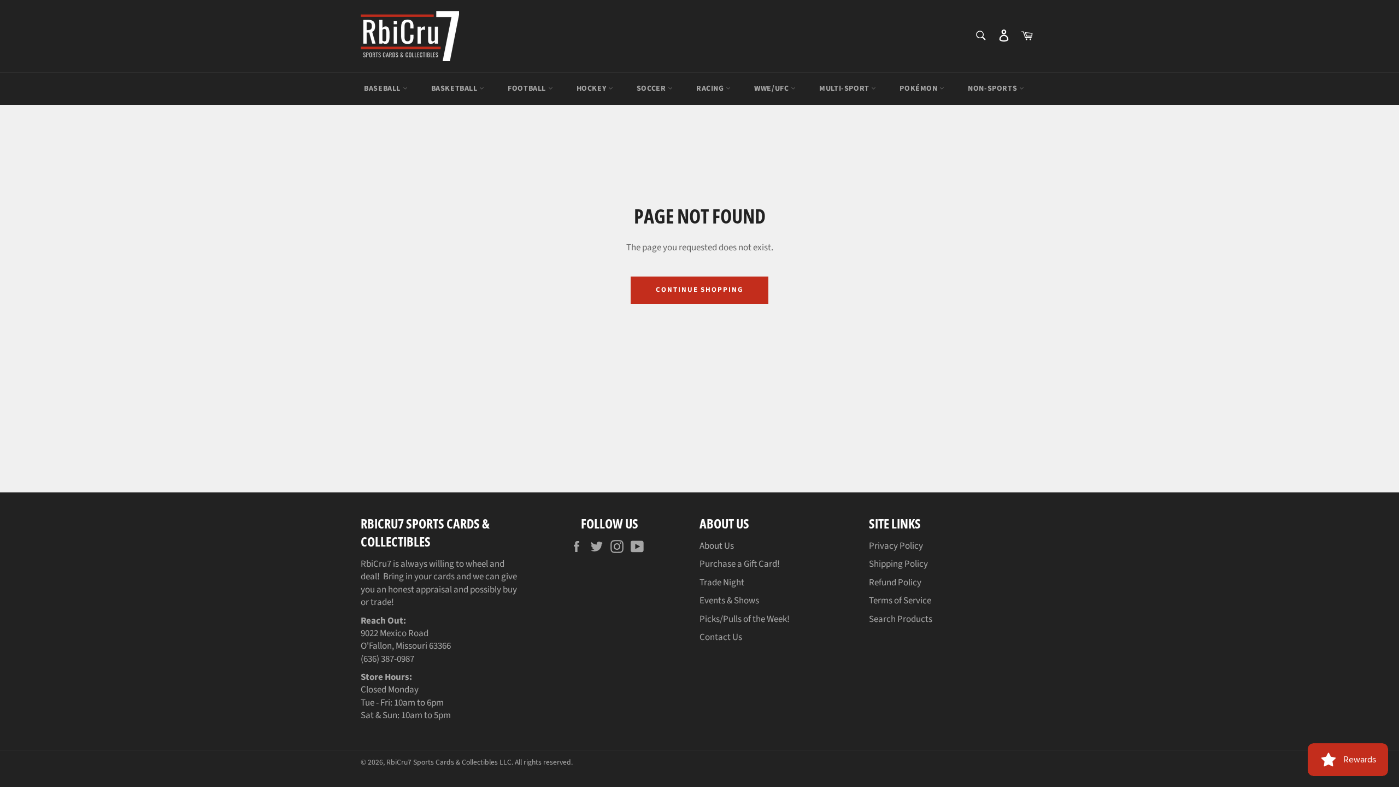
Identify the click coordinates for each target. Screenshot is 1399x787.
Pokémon (919, 88)
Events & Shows (729, 600)
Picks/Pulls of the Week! (745, 619)
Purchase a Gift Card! (740, 564)
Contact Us (721, 637)
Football (528, 88)
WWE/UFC (772, 88)
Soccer (652, 88)
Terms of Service (900, 600)
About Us (717, 546)
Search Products (900, 619)
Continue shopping (699, 290)
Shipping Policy (898, 564)
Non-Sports (993, 88)
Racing (711, 88)
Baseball (383, 88)
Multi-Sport (845, 88)
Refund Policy (895, 582)
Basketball (455, 88)
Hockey (592, 88)
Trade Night (722, 582)
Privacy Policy (896, 546)
